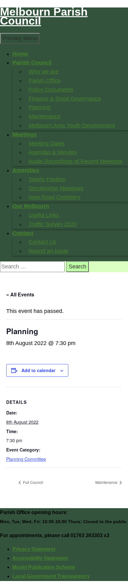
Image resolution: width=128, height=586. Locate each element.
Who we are (43, 72)
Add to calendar (38, 370)
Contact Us (42, 242)
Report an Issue (48, 251)
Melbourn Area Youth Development (72, 125)
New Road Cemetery (54, 197)
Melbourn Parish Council (44, 16)
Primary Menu (19, 38)
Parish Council (32, 62)
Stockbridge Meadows (56, 188)
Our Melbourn (30, 206)
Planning (39, 107)
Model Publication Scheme (43, 567)
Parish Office (45, 81)
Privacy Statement (33, 549)
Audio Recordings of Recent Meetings (75, 161)
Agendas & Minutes (53, 152)
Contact (22, 233)
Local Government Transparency (51, 576)
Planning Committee (26, 459)
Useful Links (44, 215)
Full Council (32, 482)
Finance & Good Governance (65, 99)
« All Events (20, 294)
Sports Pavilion (47, 179)
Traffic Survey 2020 (53, 224)
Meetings (24, 134)
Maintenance (45, 116)
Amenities (25, 170)
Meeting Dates (47, 143)
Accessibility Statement (40, 558)
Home (20, 54)
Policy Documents (51, 90)
